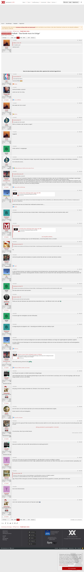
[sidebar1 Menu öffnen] (81, 2)
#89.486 (80, 442)
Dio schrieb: (15, 226)
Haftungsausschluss (7, 533)
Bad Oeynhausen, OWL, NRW (7, 436)
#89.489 (80, 486)
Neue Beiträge (8, 23)
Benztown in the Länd (7, 383)
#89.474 (80, 254)
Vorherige (4, 37)
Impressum (5, 530)
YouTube (32, 535)
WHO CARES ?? (5, 35)
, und (19, 187)
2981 (12, 37)
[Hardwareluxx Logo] (8, 2)
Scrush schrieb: (16, 76)
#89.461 (80, 40)
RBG (10, 202)
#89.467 (80, 146)
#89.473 (80, 241)
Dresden (9, 401)
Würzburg (9, 234)
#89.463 (80, 87)
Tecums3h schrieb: (16, 473)
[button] (26, 2)
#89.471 (80, 210)
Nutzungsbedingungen (63, 548)
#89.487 (80, 457)
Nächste (32, 37)
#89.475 (80, 269)
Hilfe (75, 548)
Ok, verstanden (72, 568)
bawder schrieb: (16, 297)
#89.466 (80, 131)
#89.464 (80, 103)
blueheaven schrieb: (17, 244)
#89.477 (80, 294)
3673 (29, 37)
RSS (31, 544)
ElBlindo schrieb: (16, 42)
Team (4, 537)
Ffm (10, 51)
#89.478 (80, 313)
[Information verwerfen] (81, 27)
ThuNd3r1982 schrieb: (17, 174)
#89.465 (80, 117)
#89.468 (80, 157)
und (17, 99)
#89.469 (80, 171)
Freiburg (9, 418)
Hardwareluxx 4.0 (5, 548)
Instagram (33, 541)
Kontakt (4, 536)
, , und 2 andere (22, 367)
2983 (18, 37)
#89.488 (80, 470)
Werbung (5, 539)
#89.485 (80, 420)
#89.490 (80, 499)
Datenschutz (5, 532)
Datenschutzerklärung (63, 565)
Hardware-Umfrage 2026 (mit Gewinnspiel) (25, 27)
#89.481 (80, 351)
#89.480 (80, 337)
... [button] (9, 37)
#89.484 (80, 406)
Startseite (79, 548)
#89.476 (80, 283)
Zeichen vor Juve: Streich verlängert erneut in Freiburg (30, 354)
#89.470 (80, 190)
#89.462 (80, 74)
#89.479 (80, 324)
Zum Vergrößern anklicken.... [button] (47, 236)
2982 (15, 37)
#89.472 (80, 223)
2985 (24, 37)
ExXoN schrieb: (16, 120)
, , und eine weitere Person (24, 168)
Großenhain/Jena (8, 266)
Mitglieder (15, 23)
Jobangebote (5, 538)
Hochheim (9, 308)
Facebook (33, 532)
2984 (21, 37)
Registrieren (21, 23)
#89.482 (80, 370)
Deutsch (12, 548)
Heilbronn (9, 129)
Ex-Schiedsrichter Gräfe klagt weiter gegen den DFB (29, 193)
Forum (2, 23)
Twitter (32, 538)
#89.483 (80, 386)
